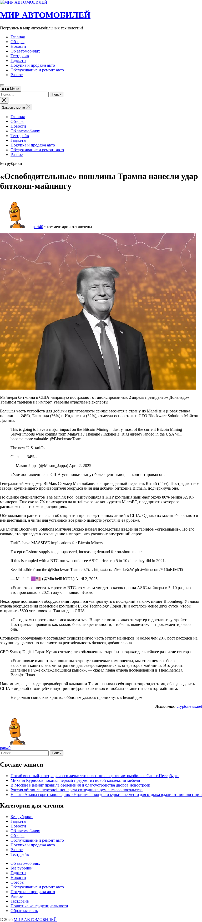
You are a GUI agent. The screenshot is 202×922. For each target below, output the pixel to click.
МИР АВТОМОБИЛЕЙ (45, 15)
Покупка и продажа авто (33, 145)
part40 (38, 226)
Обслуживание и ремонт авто (37, 150)
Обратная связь (24, 910)
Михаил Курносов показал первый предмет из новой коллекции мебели (75, 780)
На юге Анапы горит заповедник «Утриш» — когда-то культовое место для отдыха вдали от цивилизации (106, 794)
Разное (17, 154)
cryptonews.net (189, 706)
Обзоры (17, 121)
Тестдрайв (20, 135)
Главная (18, 116)
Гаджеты (18, 140)
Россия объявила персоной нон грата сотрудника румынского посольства (77, 790)
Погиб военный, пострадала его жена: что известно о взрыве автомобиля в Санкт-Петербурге (95, 775)
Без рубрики (22, 816)
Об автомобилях (25, 131)
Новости (18, 126)
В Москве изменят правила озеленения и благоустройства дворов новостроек (80, 785)
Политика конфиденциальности (39, 906)
